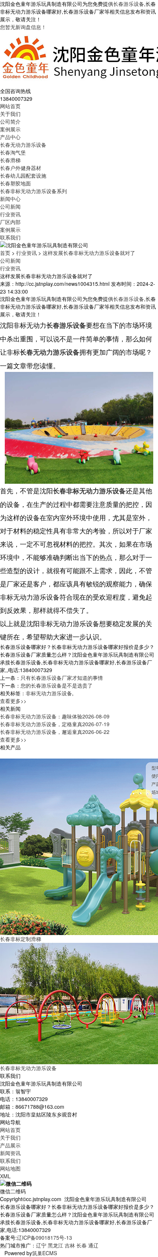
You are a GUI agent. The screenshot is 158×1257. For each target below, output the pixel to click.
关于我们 (10, 113)
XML (5, 1176)
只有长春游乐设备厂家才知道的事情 (62, 677)
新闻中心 (10, 198)
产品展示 (10, 1145)
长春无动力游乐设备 (23, 144)
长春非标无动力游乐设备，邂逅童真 (54, 731)
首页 (5, 252)
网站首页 (10, 106)
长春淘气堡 (13, 152)
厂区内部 (10, 222)
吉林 (70, 1245)
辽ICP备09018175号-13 (44, 1237)
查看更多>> (13, 700)
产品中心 (10, 137)
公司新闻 (10, 206)
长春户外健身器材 (20, 167)
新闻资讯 (10, 1153)
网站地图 (10, 1168)
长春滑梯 (10, 160)
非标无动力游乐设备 (49, 693)
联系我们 (10, 237)
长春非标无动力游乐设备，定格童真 (54, 724)
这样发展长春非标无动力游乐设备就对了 (89, 252)
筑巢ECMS (44, 1253)
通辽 (93, 1245)
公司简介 (10, 121)
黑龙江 (55, 1245)
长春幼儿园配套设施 (23, 175)
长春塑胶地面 (15, 183)
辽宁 (41, 1245)
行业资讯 (10, 214)
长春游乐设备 (128, 3)
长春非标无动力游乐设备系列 (33, 191)
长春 (81, 1245)
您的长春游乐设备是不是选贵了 (57, 685)
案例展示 (10, 129)
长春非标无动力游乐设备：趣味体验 (54, 716)
